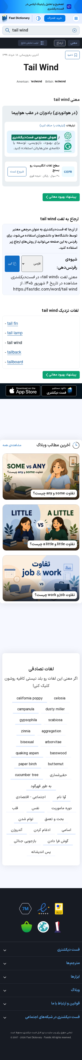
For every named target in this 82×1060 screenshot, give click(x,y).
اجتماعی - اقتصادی (31, 797)
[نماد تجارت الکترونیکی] (43, 908)
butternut (56, 764)
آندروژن (16, 830)
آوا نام (61, 797)
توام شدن (25, 819)
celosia (59, 698)
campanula (25, 709)
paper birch (28, 764)
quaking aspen (27, 753)
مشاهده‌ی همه (12, 445)
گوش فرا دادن (58, 841)
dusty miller (55, 709)
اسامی (66, 830)
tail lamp (15, 332)
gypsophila (28, 720)
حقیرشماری (58, 775)
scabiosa (55, 720)
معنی (73, 43)
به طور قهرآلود (41, 786)
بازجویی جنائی (25, 841)
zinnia (25, 731)
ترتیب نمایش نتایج (29, 43)
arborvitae (53, 742)
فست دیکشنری (30, 1032)
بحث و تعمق (54, 819)
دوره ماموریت (61, 808)
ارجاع (59, 43)
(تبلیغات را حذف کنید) (52, 126)
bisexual (27, 742)
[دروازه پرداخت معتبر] (59, 908)
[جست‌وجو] (7, 30)
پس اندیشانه (41, 852)
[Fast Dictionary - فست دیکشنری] (16, 18)
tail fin (12, 323)
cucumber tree (26, 775)
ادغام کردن (42, 830)
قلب (15, 808)
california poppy (30, 698)
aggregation (51, 731)
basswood (58, 753)
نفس (35, 808)
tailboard (15, 361)
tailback (14, 352)
